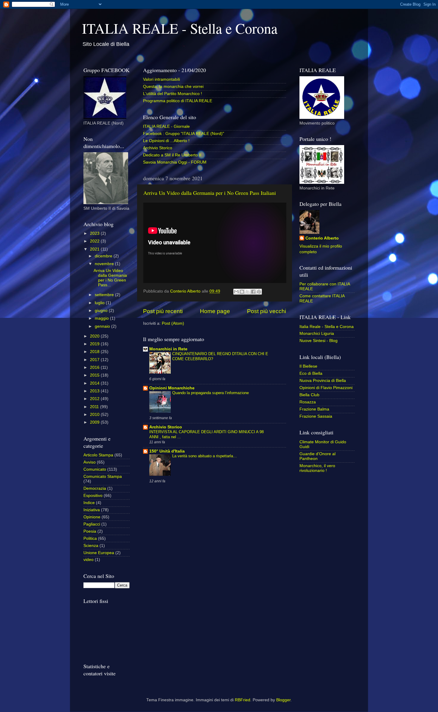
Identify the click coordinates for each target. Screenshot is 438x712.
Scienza (90, 545)
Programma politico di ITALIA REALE (177, 101)
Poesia (89, 531)
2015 (95, 375)
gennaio (103, 326)
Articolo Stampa (98, 455)
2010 (95, 414)
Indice (89, 502)
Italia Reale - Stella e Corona (326, 326)
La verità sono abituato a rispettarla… (204, 456)
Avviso (89, 462)
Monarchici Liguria (316, 333)
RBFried (242, 700)
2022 (95, 241)
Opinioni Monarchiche (172, 388)
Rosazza (307, 402)
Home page (215, 311)
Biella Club (309, 395)
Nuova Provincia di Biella (322, 380)
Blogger (283, 700)
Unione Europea (98, 553)
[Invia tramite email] (236, 292)
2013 (95, 391)
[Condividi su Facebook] (253, 292)
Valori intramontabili (161, 79)
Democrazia (94, 488)
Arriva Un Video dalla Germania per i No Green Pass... (110, 277)
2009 (95, 422)
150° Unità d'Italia (167, 451)
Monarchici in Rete (168, 349)
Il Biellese (308, 366)
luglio (100, 303)
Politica (90, 538)
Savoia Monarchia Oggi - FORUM (174, 162)
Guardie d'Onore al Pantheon (317, 456)
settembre (105, 295)
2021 (95, 249)
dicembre (104, 256)
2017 (95, 359)
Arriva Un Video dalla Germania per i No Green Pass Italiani (209, 192)
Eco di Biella (310, 373)
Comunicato (94, 469)
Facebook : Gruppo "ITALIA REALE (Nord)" (183, 133)
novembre (105, 264)
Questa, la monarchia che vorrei (173, 86)
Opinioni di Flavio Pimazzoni (325, 387)
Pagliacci (91, 524)
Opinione (91, 517)
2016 (95, 367)
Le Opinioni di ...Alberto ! (166, 141)
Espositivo (92, 495)
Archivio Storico (157, 148)
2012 (95, 399)
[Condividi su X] (248, 292)
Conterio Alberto (322, 238)
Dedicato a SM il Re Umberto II (172, 155)
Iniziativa (91, 510)
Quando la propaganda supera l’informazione (210, 393)
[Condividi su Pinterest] (259, 292)
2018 (95, 351)
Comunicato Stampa (102, 476)
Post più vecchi (266, 311)
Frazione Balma (314, 409)
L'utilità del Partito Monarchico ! (172, 93)
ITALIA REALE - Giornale (166, 126)
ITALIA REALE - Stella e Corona (179, 28)
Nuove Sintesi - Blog (318, 340)
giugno (102, 310)
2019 (95, 344)
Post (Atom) (173, 323)
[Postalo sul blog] (242, 292)
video (88, 559)
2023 (95, 233)
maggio (102, 318)
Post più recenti (163, 311)
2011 (95, 407)
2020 (95, 336)
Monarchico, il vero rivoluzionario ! (317, 468)
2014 (95, 383)
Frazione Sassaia (315, 416)
